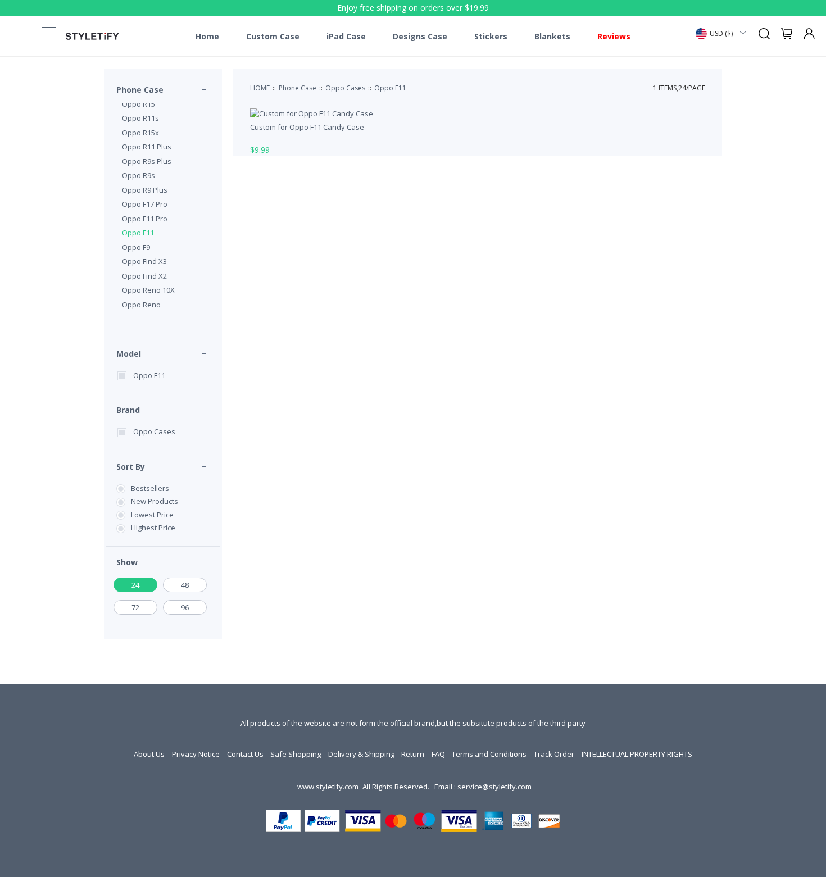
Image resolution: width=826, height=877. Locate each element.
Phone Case (140, 89)
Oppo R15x (140, 133)
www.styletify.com (327, 786)
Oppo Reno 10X (148, 290)
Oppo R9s (138, 175)
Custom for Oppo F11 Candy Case (307, 127)
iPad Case (346, 36)
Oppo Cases (154, 431)
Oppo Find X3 (144, 261)
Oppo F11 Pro (144, 218)
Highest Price (153, 527)
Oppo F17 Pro (144, 204)
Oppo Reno (141, 304)
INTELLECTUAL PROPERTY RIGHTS (637, 754)
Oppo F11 (138, 233)
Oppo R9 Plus (144, 190)
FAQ (438, 754)
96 (185, 607)
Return (412, 754)
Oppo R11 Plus (146, 147)
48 (185, 585)
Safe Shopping (295, 754)
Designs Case (420, 36)
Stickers (490, 36)
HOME (260, 88)
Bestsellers (150, 488)
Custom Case (272, 36)
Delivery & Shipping (361, 754)
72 (135, 607)
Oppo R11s (140, 118)
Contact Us (245, 754)
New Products (154, 501)
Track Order (554, 754)
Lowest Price (152, 515)
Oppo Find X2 (144, 276)
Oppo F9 (136, 247)
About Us (149, 754)
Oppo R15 (138, 104)
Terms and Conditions (489, 754)
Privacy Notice (196, 754)
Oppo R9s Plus (146, 161)
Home (207, 36)
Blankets (552, 36)
